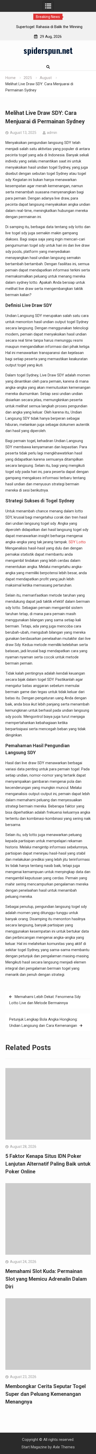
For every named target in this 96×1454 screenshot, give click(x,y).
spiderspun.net (48, 50)
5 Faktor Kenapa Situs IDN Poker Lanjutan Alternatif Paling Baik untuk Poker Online (48, 1164)
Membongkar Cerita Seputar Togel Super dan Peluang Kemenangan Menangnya (45, 1394)
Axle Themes (64, 1447)
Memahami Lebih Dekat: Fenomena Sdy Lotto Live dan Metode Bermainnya (45, 999)
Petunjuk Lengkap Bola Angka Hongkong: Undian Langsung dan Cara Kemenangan (43, 1022)
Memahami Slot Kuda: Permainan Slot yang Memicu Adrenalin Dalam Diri (46, 1279)
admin (52, 133)
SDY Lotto (77, 542)
